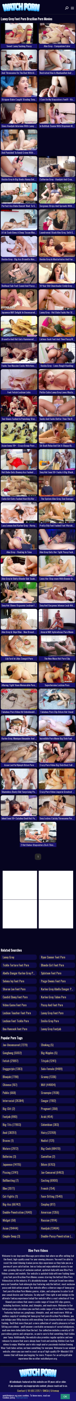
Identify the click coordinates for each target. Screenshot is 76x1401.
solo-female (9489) (51, 1069)
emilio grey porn (50, 1021)
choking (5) (47, 1045)
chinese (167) (10, 1085)
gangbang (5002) (12, 1053)
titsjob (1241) (48, 1061)
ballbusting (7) (10, 1180)
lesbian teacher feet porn (17, 1013)
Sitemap (54, 1390)
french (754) (48, 1188)
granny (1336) (48, 1077)
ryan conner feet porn (53, 957)
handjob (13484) (50, 1228)
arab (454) (47, 1117)
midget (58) (9, 1220)
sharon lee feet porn (14, 989)
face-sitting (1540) (51, 1196)
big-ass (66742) (11, 1204)
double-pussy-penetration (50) (58, 1236)
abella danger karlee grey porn (20, 973)
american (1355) (50, 1212)
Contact (21, 1390)
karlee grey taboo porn (53, 997)
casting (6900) (49, 1180)
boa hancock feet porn (15, 1029)
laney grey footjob (51, 1029)
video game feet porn (15, 1005)
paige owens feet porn (53, 981)
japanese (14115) (12, 1164)
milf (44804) (48, 1085)
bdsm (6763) (48, 1164)
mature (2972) (10, 1148)
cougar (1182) (48, 1101)
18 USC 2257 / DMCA (38, 1390)
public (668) (9, 1093)
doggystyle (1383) (12, 1069)
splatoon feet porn (51, 973)
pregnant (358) (49, 1109)
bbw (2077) (9, 1188)
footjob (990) (10, 1117)
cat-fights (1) (10, 1196)
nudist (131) (47, 1140)
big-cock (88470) (50, 1148)
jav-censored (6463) (52, 1172)
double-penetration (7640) (17, 1212)
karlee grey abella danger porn (58, 989)
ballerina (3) (9, 1156)
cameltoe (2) (48, 1156)
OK (65, 1396)
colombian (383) (50, 1125)
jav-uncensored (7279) (15, 1045)
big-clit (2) (9, 1109)
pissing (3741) (10, 1172)
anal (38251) (9, 1132)
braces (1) (8, 1140)
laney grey (8, 957)
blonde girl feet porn (52, 965)
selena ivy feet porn (13, 981)
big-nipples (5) (49, 1053)
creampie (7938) (50, 1093)
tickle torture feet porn (16, 965)
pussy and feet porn (52, 1005)
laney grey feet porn (52, 1013)
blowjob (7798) (10, 1077)
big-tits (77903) (12, 1125)
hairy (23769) (48, 1132)
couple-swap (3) (11, 1236)
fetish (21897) (10, 1061)
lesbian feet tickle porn (16, 1021)
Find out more (22, 1397)
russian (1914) (49, 1220)
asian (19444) (10, 1228)
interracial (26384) (13, 1101)
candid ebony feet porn (15, 997)
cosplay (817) (48, 1204)
